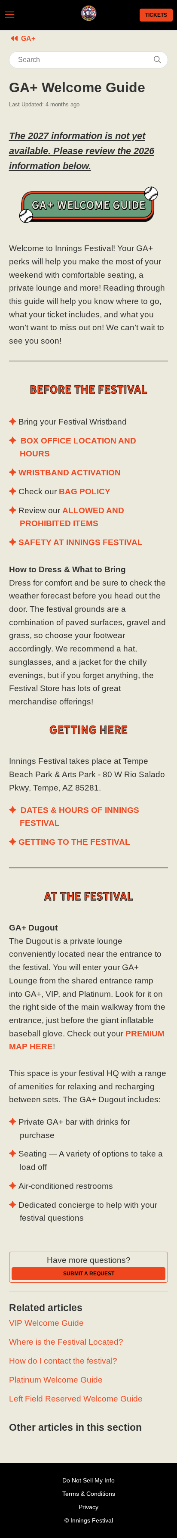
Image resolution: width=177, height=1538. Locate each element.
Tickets (156, 15)
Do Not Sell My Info (88, 1480)
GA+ (28, 38)
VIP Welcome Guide (46, 1322)
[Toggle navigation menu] (9, 14)
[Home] (89, 18)
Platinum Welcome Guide (56, 1379)
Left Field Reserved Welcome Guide (76, 1398)
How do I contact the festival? (63, 1360)
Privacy (88, 1507)
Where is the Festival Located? (66, 1341)
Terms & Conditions (88, 1493)
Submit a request (88, 1274)
